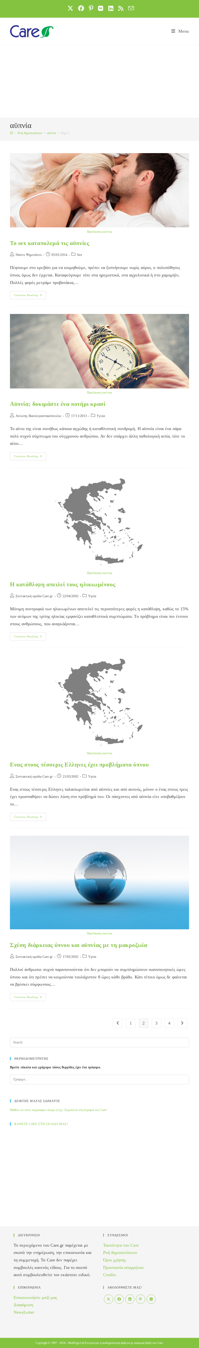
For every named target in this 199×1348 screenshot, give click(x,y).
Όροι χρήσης (114, 1260)
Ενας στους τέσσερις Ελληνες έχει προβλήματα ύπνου (79, 764)
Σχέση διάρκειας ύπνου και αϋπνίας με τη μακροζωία (78, 945)
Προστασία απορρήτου (123, 1267)
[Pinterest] (140, 1299)
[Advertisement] (99, 81)
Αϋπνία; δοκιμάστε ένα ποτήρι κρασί (57, 404)
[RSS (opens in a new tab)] (121, 8)
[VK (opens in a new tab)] (101, 8)
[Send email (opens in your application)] (130, 8)
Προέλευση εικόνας (99, 231)
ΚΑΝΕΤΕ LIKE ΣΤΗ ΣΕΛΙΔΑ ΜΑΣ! (41, 1124)
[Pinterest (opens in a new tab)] (91, 8)
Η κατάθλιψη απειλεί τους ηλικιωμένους (62, 584)
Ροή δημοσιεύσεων (120, 1252)
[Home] (11, 133)
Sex (79, 255)
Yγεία (101, 416)
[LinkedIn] (129, 1299)
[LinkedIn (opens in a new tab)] (111, 8)
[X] (108, 1299)
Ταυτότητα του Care (121, 1245)
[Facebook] (119, 1299)
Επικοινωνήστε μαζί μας (35, 1297)
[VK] (151, 1299)
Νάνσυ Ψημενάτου (29, 255)
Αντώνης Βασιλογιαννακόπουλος (38, 416)
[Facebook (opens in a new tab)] (81, 8)
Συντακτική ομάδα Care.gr (34, 596)
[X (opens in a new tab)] (70, 8)
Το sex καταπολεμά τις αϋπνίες (49, 243)
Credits (109, 1274)
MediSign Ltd (76, 1343)
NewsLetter (24, 1312)
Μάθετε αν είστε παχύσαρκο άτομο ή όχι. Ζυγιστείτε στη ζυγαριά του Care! (58, 1110)
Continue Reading (30, 296)
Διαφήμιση (23, 1304)
